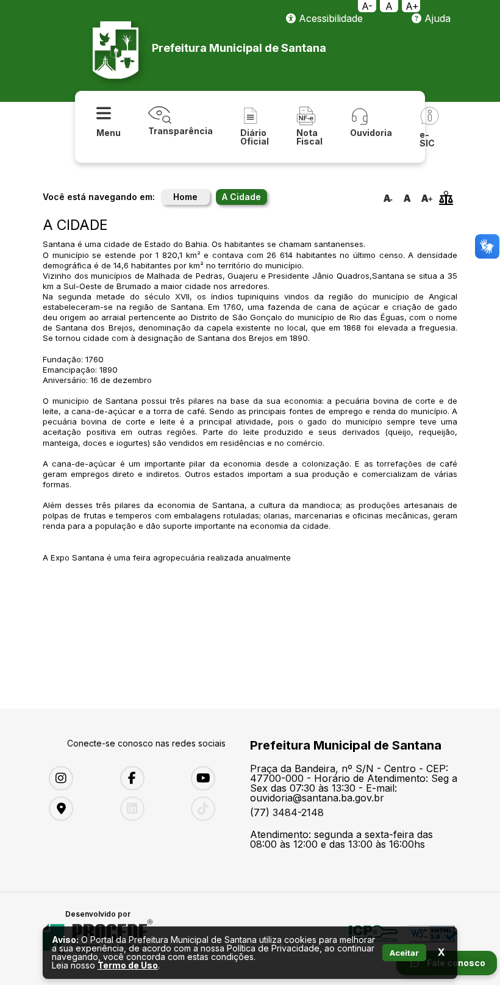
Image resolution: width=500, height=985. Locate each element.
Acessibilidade (329, 18)
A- (367, 6)
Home (185, 197)
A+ (412, 6)
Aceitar (404, 953)
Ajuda (436, 18)
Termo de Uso (128, 965)
